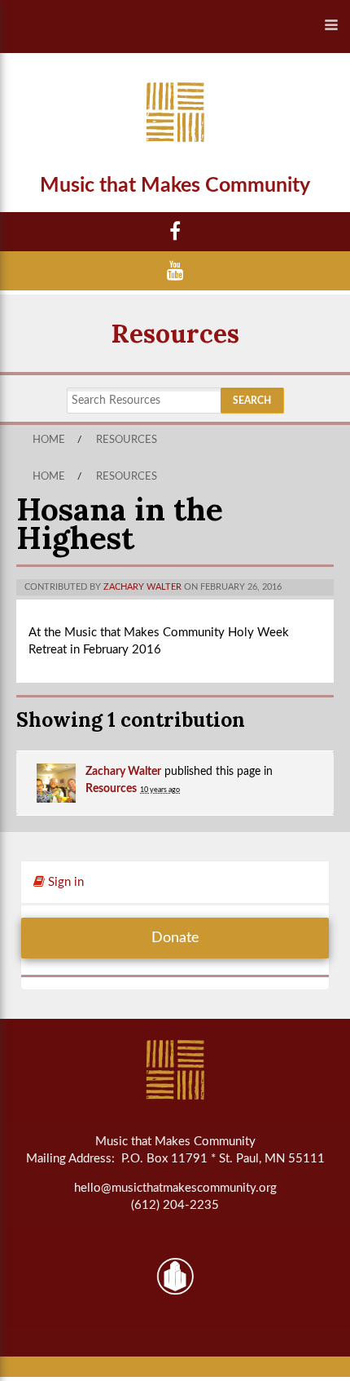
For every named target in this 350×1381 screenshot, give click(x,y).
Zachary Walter (142, 586)
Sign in (64, 882)
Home (49, 440)
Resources (175, 333)
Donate (175, 938)
